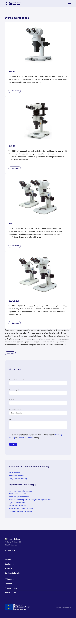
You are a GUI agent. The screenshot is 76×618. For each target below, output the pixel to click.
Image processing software (20, 511)
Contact (8, 584)
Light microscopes (17, 502)
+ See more (14, 91)
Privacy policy (11, 588)
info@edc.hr (10, 550)
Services (8, 559)
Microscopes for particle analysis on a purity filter (30, 499)
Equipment (9, 564)
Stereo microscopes (17, 505)
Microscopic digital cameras (21, 508)
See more (10, 353)
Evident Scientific (12, 573)
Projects (8, 568)
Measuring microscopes (19, 497)
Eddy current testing (18, 478)
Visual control (14, 473)
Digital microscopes (17, 494)
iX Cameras (9, 579)
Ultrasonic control (16, 476)
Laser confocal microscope (20, 491)
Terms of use (10, 593)
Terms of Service (26, 438)
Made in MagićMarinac (63, 607)
